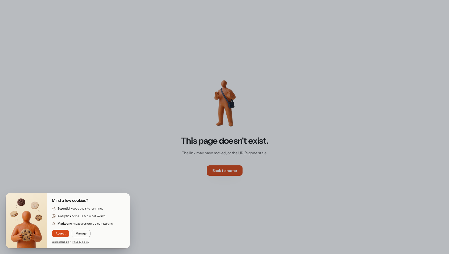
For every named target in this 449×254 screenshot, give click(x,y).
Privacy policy (80, 241)
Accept (61, 233)
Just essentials (60, 241)
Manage (81, 233)
